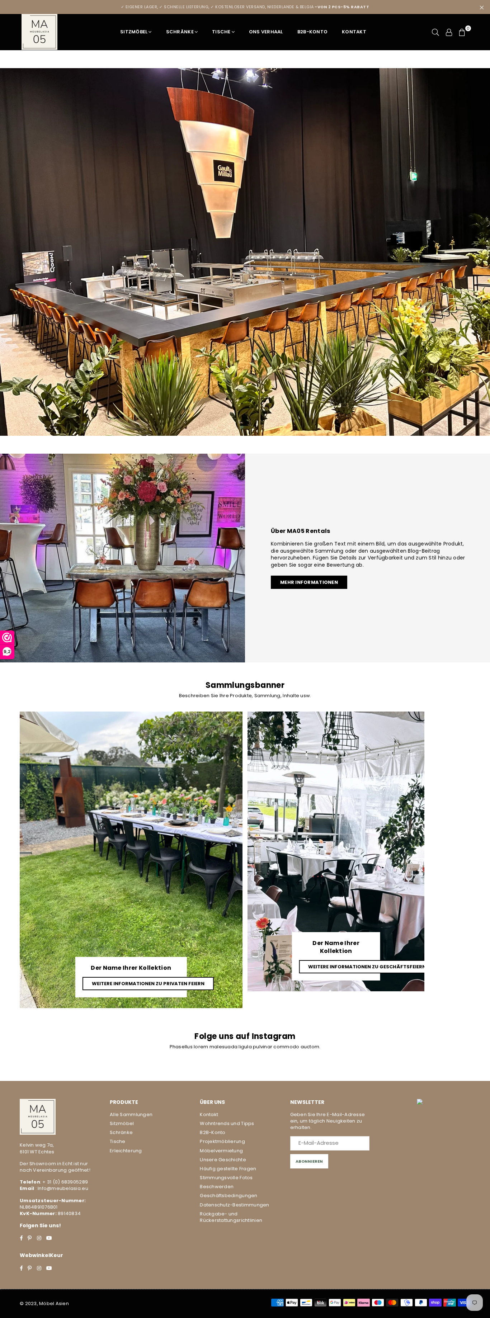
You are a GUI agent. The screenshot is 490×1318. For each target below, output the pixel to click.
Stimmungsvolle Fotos (226, 1177)
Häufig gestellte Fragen (228, 1168)
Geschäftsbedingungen (228, 1195)
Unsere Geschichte (223, 1159)
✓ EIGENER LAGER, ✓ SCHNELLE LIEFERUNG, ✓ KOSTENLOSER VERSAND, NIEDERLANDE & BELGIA (245, 7)
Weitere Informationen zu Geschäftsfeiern (367, 966)
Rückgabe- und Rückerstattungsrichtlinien (231, 1217)
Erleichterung (126, 1150)
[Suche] (435, 32)
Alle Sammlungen (131, 1114)
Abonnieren (309, 1161)
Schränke (180, 31)
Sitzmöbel (133, 31)
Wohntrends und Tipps (227, 1123)
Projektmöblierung (222, 1141)
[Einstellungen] (449, 32)
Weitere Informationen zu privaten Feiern (148, 983)
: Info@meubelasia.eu (61, 1188)
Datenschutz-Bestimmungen (234, 1204)
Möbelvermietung (221, 1150)
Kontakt (354, 31)
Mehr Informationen (309, 582)
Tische (221, 31)
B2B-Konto (312, 31)
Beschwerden (217, 1186)
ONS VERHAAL (266, 31)
